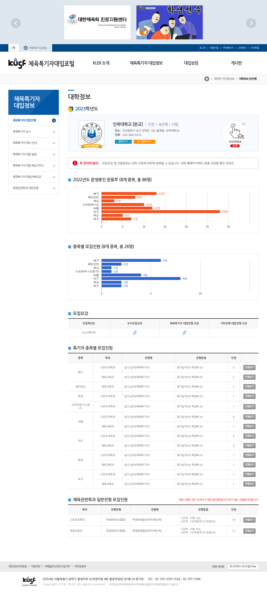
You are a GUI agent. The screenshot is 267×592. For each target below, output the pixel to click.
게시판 (236, 63)
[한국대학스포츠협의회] (23, 580)
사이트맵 (254, 48)
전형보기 (249, 367)
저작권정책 (80, 566)
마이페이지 (228, 48)
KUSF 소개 (101, 63)
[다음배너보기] (251, 23)
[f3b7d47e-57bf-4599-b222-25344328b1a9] (135, 332)
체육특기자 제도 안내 (25, 142)
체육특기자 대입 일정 (25, 154)
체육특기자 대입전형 (24, 120)
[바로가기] (130, 22)
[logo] (41, 62)
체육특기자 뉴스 (22, 131)
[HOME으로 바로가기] (13, 47)
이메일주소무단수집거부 (57, 566)
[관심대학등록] (235, 133)
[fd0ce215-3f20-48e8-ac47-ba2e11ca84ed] (184, 332)
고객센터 (242, 48)
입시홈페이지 (144, 141)
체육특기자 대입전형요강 (27, 176)
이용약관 (35, 566)
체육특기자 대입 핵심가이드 (28, 165)
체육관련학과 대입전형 (25, 188)
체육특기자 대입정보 (146, 63)
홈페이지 (122, 141)
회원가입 (214, 48)
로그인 (202, 48)
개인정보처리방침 (17, 566)
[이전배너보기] (16, 23)
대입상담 (191, 63)
